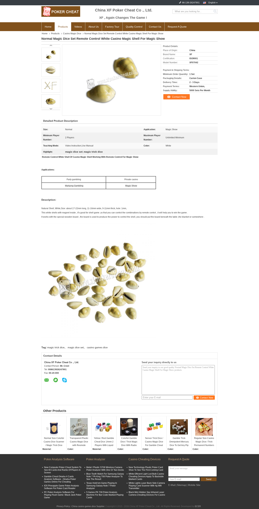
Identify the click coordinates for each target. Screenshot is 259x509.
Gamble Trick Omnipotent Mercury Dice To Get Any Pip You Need (179, 442)
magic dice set (76, 347)
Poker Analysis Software (59, 459)
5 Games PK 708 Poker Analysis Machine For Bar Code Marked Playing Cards (105, 495)
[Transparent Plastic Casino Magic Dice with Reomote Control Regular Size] (79, 427)
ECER (198, 506)
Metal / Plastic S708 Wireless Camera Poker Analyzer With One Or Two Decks (105, 468)
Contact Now (179, 96)
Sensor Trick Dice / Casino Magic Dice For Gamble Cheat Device (154, 442)
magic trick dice (55, 347)
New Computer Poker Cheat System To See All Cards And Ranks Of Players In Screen (62, 470)
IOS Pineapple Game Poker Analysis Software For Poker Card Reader (61, 487)
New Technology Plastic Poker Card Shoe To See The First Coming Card (146, 468)
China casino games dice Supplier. (88, 506)
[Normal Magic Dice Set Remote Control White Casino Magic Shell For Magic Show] (50, 54)
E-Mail (171, 485)
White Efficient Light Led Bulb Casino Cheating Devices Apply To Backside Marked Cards (146, 476)
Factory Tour (112, 26)
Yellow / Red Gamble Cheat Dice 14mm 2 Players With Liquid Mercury (104, 442)
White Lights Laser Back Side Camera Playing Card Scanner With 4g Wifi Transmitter (147, 486)
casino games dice (97, 347)
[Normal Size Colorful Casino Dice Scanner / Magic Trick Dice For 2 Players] (54, 427)
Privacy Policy (63, 506)
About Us (93, 26)
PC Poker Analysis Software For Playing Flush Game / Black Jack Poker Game (62, 495)
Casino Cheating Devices (144, 459)
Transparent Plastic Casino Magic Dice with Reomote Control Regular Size (79, 442)
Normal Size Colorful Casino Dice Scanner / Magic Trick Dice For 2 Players (54, 442)
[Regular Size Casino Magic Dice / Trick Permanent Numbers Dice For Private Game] (204, 427)
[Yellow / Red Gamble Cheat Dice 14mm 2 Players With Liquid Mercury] (104, 427)
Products (63, 26)
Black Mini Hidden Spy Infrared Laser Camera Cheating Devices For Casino (147, 493)
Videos (78, 26)
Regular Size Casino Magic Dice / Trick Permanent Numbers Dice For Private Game (204, 442)
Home (48, 26)
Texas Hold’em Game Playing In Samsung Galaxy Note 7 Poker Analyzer (101, 486)
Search (215, 11)
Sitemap (181, 485)
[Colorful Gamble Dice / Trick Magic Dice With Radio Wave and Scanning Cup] (129, 427)
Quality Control (134, 26)
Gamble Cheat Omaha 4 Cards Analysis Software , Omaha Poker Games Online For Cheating (60, 479)
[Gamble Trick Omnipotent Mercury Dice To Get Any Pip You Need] (179, 427)
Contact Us (155, 26)
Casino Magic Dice (72, 33)
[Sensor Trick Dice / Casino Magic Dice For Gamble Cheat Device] (154, 427)
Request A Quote (177, 26)
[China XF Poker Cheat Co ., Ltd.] (60, 11)
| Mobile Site (193, 485)
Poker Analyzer (95, 459)
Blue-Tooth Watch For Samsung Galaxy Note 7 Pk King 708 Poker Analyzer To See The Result (105, 476)
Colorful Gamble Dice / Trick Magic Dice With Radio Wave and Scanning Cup (129, 442)
